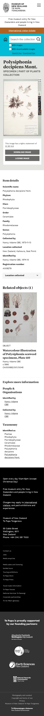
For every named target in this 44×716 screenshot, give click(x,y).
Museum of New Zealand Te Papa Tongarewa (22, 703)
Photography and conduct (22, 695)
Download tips (29, 53)
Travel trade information (12, 586)
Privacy (22, 701)
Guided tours (8, 568)
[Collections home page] (5, 39)
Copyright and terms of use (22, 698)
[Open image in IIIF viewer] (39, 80)
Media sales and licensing (12, 564)
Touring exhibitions (10, 572)
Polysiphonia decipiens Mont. (12, 456)
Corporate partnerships (12, 597)
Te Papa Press (8, 579)
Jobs (5, 555)
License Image (22, 158)
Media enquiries (9, 558)
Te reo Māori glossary (11, 601)
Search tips (17, 53)
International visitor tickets (22, 30)
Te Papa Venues (9, 589)
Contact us (7, 551)
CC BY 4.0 (9, 146)
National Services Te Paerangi (14, 593)
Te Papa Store (8, 576)
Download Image (22, 152)
